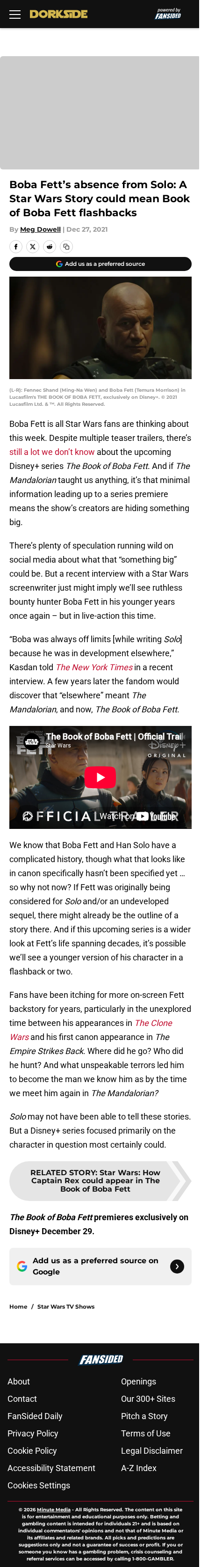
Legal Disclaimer (152, 1451)
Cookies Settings (38, 1485)
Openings (138, 1381)
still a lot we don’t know (52, 452)
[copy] (66, 246)
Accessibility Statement (51, 1468)
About (18, 1381)
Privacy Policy (32, 1433)
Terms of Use (146, 1433)
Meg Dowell (40, 229)
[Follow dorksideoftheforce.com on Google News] (177, 1266)
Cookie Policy (32, 1451)
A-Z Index (139, 1468)
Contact (22, 1399)
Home (18, 1306)
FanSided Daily (35, 1416)
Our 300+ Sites (148, 1399)
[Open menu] (15, 14)
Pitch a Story (144, 1416)
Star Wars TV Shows (65, 1306)
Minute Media (54, 1510)
